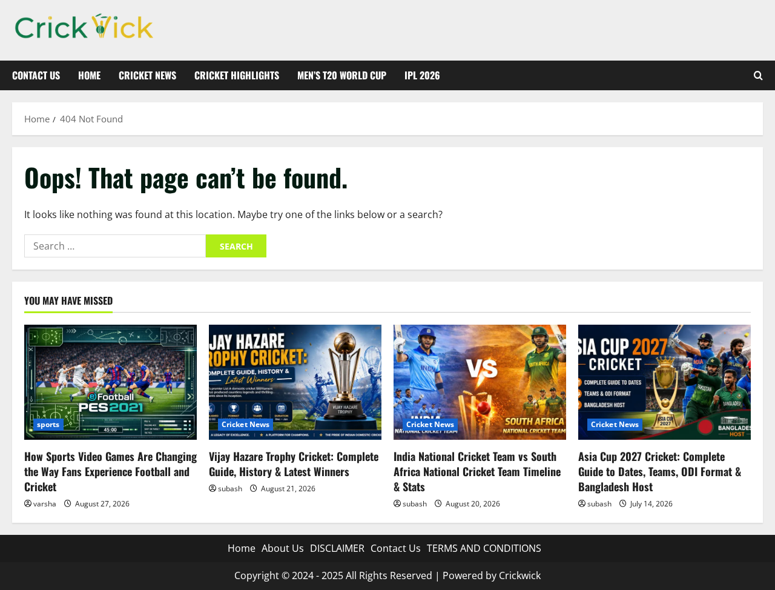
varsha (44, 504)
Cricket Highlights (236, 75)
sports (48, 424)
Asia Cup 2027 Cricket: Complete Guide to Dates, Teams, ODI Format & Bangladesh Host (659, 471)
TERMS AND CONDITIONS (484, 548)
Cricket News (147, 75)
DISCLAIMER (337, 548)
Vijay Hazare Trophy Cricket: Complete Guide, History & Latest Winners (293, 463)
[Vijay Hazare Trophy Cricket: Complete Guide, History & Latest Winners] (295, 382)
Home (89, 75)
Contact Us (36, 75)
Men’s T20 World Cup (341, 75)
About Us (283, 548)
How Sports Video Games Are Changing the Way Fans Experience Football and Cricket (110, 471)
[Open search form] (758, 75)
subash (230, 488)
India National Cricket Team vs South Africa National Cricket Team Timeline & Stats (477, 471)
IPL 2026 (422, 75)
